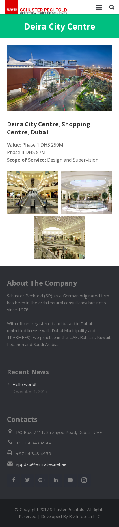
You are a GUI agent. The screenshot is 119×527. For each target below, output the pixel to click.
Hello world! (24, 384)
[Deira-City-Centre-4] (59, 237)
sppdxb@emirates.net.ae (41, 464)
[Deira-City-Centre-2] (33, 192)
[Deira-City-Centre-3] (86, 192)
